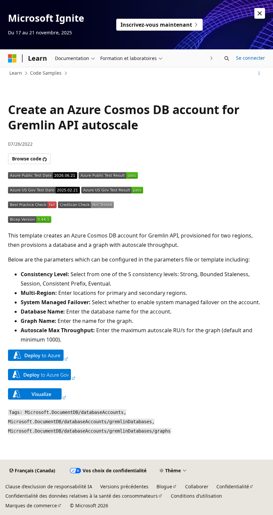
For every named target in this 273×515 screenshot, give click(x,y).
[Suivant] (211, 58)
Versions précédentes (124, 486)
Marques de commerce (31, 505)
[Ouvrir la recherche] (226, 58)
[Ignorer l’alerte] (259, 13)
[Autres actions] (259, 73)
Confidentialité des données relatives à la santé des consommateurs (81, 496)
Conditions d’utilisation (196, 496)
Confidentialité (232, 486)
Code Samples (46, 73)
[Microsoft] (12, 58)
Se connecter (250, 58)
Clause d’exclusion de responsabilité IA (48, 486)
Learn (15, 73)
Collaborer (196, 486)
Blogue (164, 486)
